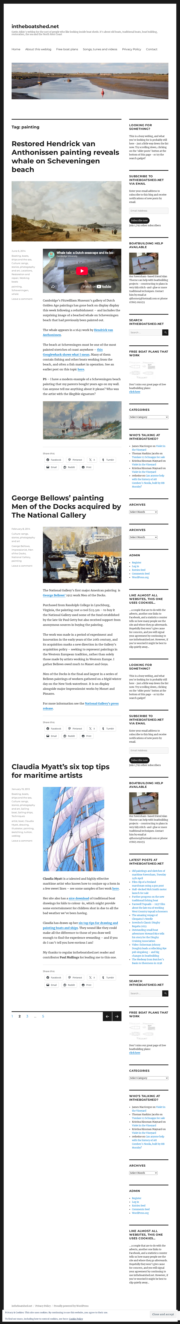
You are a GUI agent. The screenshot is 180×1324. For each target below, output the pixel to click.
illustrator (17, 828)
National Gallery (21, 557)
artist (14, 821)
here (81, 369)
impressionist (19, 549)
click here (134, 391)
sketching (17, 832)
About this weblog (38, 49)
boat (21, 821)
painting (17, 286)
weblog (16, 835)
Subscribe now (139, 220)
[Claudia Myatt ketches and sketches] (82, 829)
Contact (152, 49)
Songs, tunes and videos (100, 49)
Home (16, 49)
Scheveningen (20, 290)
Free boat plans (67, 49)
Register (136, 562)
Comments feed (141, 573)
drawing (24, 824)
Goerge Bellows (21, 546)
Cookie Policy (76, 1318)
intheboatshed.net (35, 26)
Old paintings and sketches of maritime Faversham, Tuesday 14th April (149, 874)
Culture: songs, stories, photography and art (23, 267)
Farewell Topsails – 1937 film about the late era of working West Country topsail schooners (150, 908)
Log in (135, 566)
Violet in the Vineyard (144, 464)
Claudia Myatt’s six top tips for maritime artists (61, 771)
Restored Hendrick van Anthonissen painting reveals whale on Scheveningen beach (65, 156)
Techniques (18, 816)
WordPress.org (140, 577)
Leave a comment (22, 298)
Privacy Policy (131, 49)
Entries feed (138, 570)
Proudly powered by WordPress (71, 1305)
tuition (28, 832)
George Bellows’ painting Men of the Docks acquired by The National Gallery (66, 506)
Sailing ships (25, 812)
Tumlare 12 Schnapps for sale (148, 457)
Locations (26, 270)
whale (15, 294)
